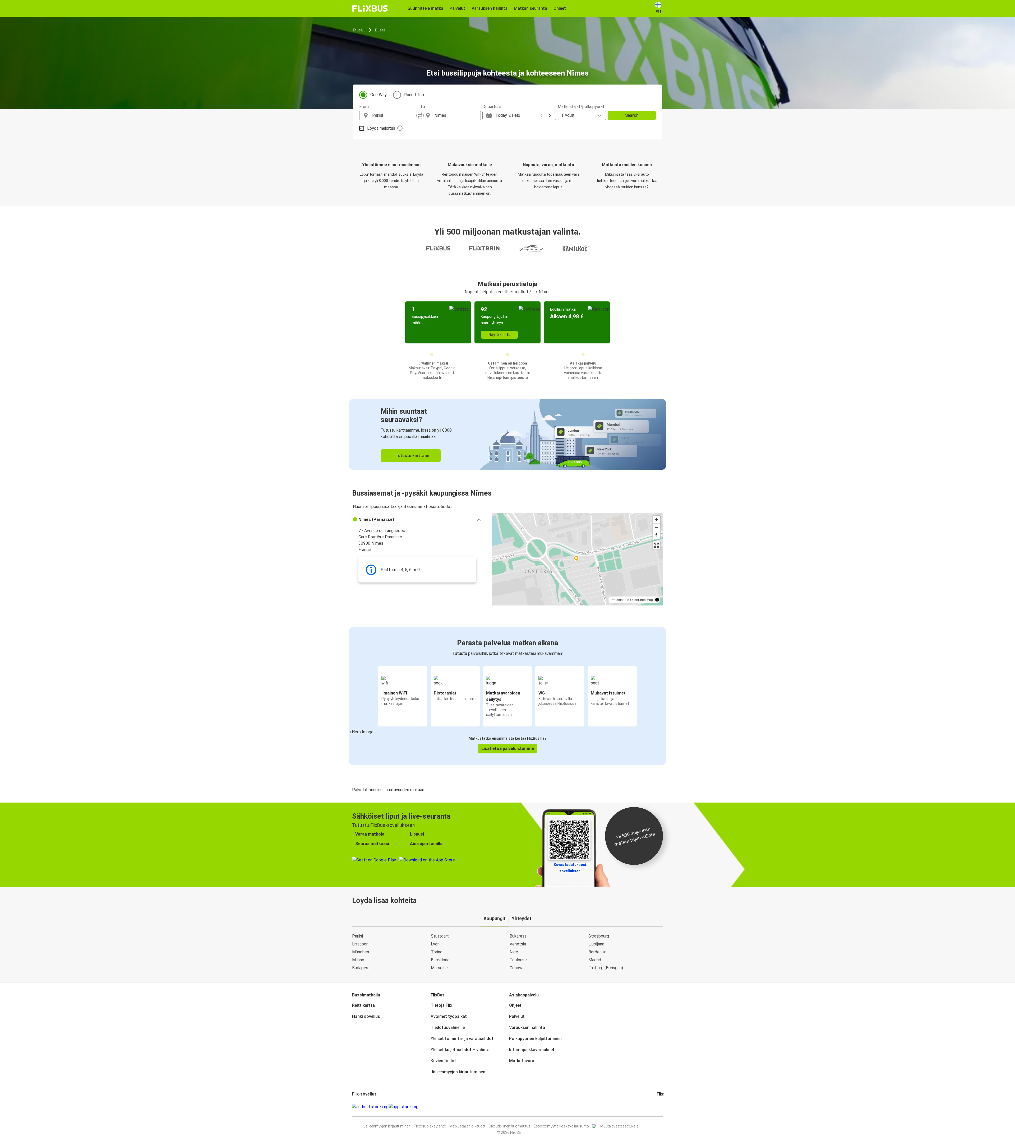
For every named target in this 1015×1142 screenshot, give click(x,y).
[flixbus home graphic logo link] (369, 8)
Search (632, 115)
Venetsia (518, 944)
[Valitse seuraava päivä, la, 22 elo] (549, 115)
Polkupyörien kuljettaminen (535, 1038)
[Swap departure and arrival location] (420, 115)
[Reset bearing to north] (656, 535)
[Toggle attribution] (657, 599)
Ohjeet (515, 1005)
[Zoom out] (656, 527)
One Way (378, 94)
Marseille (439, 967)
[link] (507, 434)
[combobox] (394, 115)
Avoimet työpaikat (449, 1016)
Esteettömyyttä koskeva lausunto (561, 1126)
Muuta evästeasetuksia (619, 1126)
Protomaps (618, 599)
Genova (516, 967)
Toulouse (518, 959)
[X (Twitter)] (664, 1106)
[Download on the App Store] (403, 1107)
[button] (419, 519)
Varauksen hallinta (527, 1027)
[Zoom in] (656, 519)
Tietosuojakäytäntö (430, 1126)
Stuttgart (440, 936)
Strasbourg (598, 936)
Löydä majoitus (381, 128)
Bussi (380, 30)
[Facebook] (657, 1106)
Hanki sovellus (366, 1016)
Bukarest (518, 936)
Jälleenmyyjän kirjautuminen (458, 1071)
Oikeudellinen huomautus (509, 1126)
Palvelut (517, 1016)
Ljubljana (596, 944)
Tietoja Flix (441, 1005)
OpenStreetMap (641, 599)
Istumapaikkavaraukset (532, 1049)
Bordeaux (597, 951)
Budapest (361, 967)
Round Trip (414, 94)
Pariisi (357, 936)
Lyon (435, 944)
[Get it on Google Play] (370, 1107)
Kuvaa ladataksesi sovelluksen (570, 868)
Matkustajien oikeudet (467, 1126)
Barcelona (440, 959)
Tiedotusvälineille (448, 1027)
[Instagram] (659, 1106)
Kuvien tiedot (443, 1060)
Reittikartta (363, 1005)
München (360, 951)
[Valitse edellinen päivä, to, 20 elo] (541, 115)
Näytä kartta (499, 335)
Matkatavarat (522, 1060)
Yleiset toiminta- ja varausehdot (462, 1038)
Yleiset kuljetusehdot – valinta (460, 1049)
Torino (436, 951)
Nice (514, 951)
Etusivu (359, 30)
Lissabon (360, 944)
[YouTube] (660, 1106)
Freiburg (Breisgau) (605, 967)
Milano (358, 959)
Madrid (594, 959)
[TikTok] (665, 1106)
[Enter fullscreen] (656, 545)
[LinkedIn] (662, 1106)
